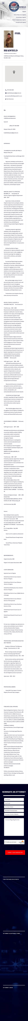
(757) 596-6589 (10, 90)
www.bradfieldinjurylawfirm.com (14, 96)
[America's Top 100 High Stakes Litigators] (14, 6)
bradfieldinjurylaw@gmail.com (14, 93)
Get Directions (10, 99)
